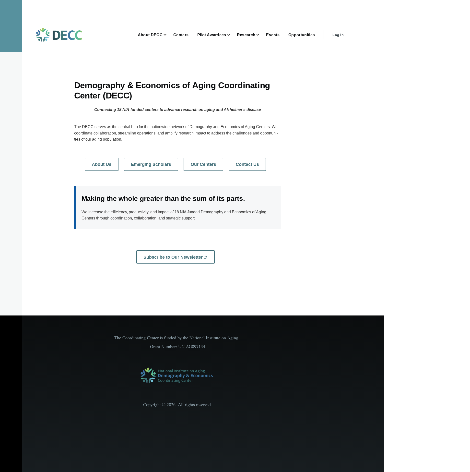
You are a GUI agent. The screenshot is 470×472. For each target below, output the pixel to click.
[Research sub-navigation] (260, 35)
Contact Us (247, 164)
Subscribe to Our (173, 257)
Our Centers (203, 164)
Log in (338, 35)
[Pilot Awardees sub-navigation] (231, 35)
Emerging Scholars (151, 164)
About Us (101, 164)
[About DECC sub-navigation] (168, 35)
